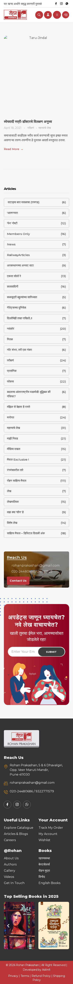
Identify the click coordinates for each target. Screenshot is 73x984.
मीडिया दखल (13, 449)
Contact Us (18, 580)
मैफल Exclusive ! (18, 459)
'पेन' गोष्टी (12, 223)
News (11, 244)
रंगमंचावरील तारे (15, 470)
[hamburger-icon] (65, 14)
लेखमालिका (13, 502)
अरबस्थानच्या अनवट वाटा (20, 265)
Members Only (18, 234)
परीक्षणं (30, 128)
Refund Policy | (42, 976)
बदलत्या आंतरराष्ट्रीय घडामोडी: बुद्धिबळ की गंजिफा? (28, 394)
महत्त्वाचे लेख (45, 128)
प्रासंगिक (12, 371)
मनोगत (10, 417)
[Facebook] (56, 4)
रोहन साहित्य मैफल (16, 480)
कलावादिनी (12, 286)
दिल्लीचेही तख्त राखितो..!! (19, 318)
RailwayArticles (18, 255)
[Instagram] (61, 4)
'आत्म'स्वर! (12, 213)
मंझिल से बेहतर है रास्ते (18, 407)
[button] (8, 925)
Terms (25, 976)
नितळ (10, 339)
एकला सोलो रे (14, 276)
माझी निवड (12, 438)
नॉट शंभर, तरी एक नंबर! (19, 350)
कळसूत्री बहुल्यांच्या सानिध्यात (22, 297)
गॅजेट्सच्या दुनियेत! (16, 307)
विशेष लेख (12, 523)
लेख (9, 491)
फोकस (10, 381)
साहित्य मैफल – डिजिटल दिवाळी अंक (26, 533)
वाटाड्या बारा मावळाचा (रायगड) (23, 202)
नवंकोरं (10, 328)
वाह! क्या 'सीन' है (15, 512)
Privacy (13, 976)
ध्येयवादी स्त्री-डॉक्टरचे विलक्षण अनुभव (28, 121)
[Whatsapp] (66, 4)
